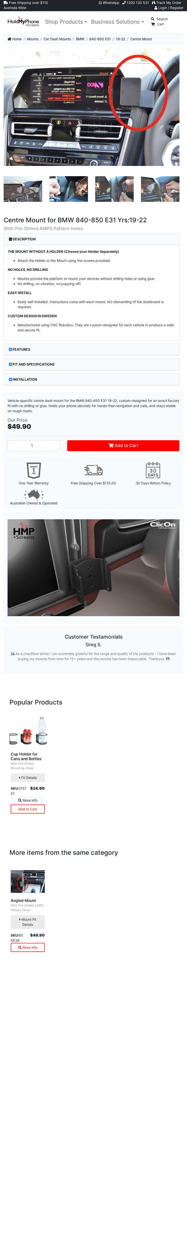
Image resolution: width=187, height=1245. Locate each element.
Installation (25, 379)
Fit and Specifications (34, 364)
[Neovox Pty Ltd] (23, 21)
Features (21, 349)
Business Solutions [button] (115, 21)
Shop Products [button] (64, 21)
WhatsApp (110, 2)
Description (24, 239)
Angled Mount (23, 900)
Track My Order (168, 2)
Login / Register (170, 8)
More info (29, 800)
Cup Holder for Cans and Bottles (26, 756)
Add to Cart (125, 445)
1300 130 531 (137, 2)
